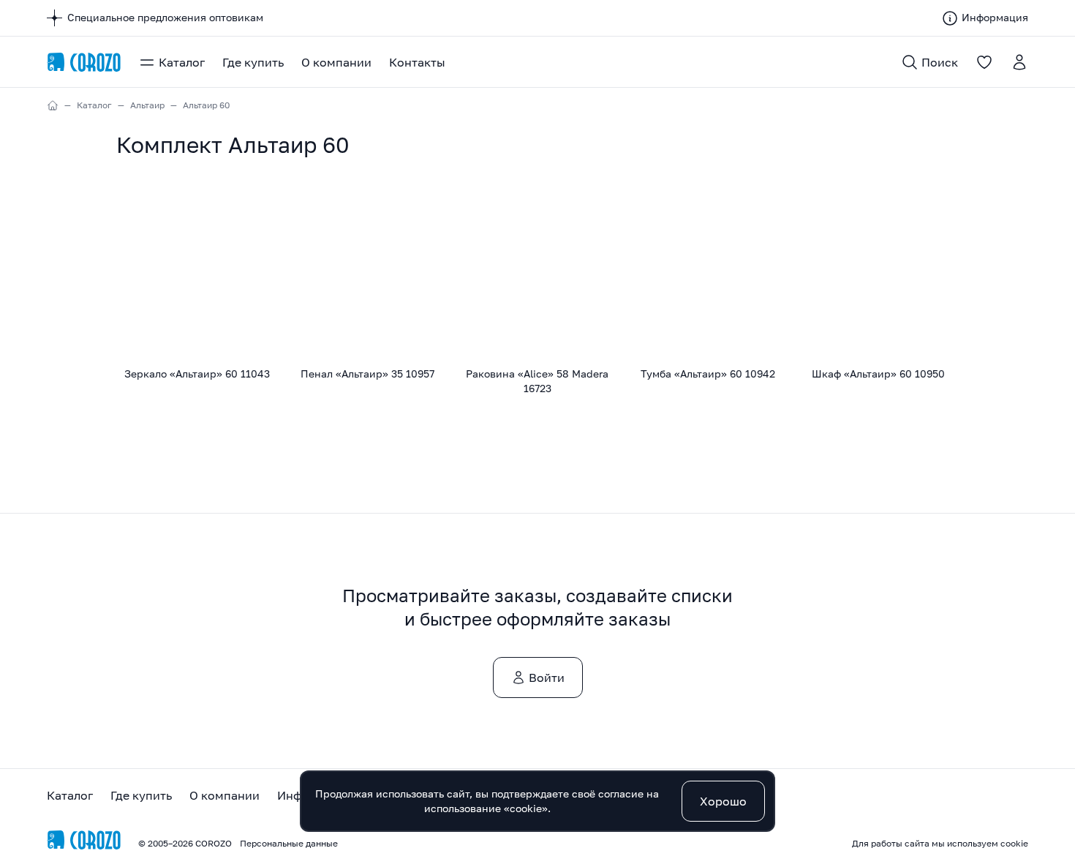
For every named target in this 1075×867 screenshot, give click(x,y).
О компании (336, 62)
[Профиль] (1019, 62)
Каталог (182, 62)
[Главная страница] (84, 62)
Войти (547, 677)
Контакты (417, 62)
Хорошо (723, 801)
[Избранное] (984, 62)
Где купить (253, 62)
